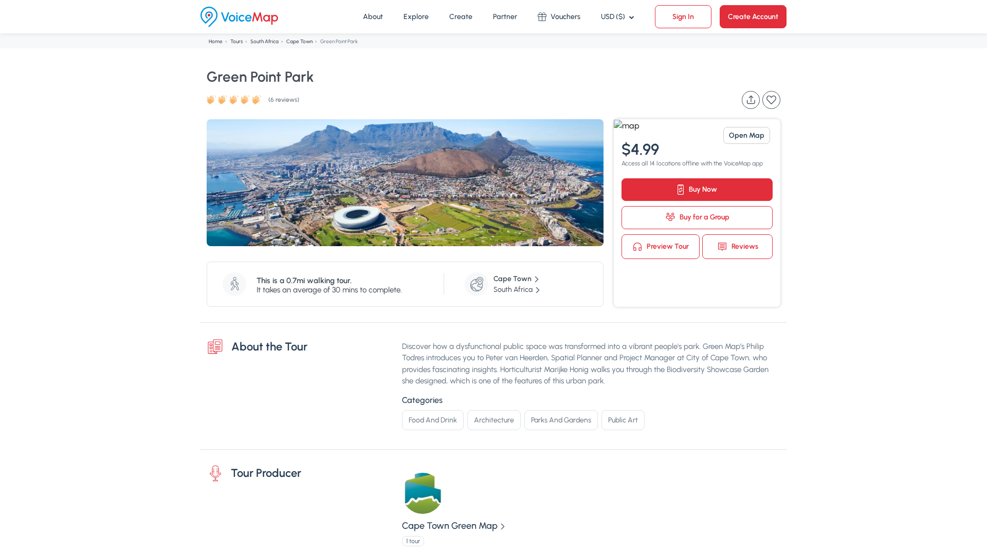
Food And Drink (433, 420)
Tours (236, 41)
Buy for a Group (703, 217)
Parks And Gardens (561, 420)
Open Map (746, 135)
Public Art (623, 420)
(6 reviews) (283, 99)
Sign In (683, 16)
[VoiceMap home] (239, 17)
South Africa (264, 41)
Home (216, 41)
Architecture (494, 420)
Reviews (744, 246)
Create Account (753, 16)
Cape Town (299, 41)
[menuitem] (373, 17)
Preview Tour (667, 246)
